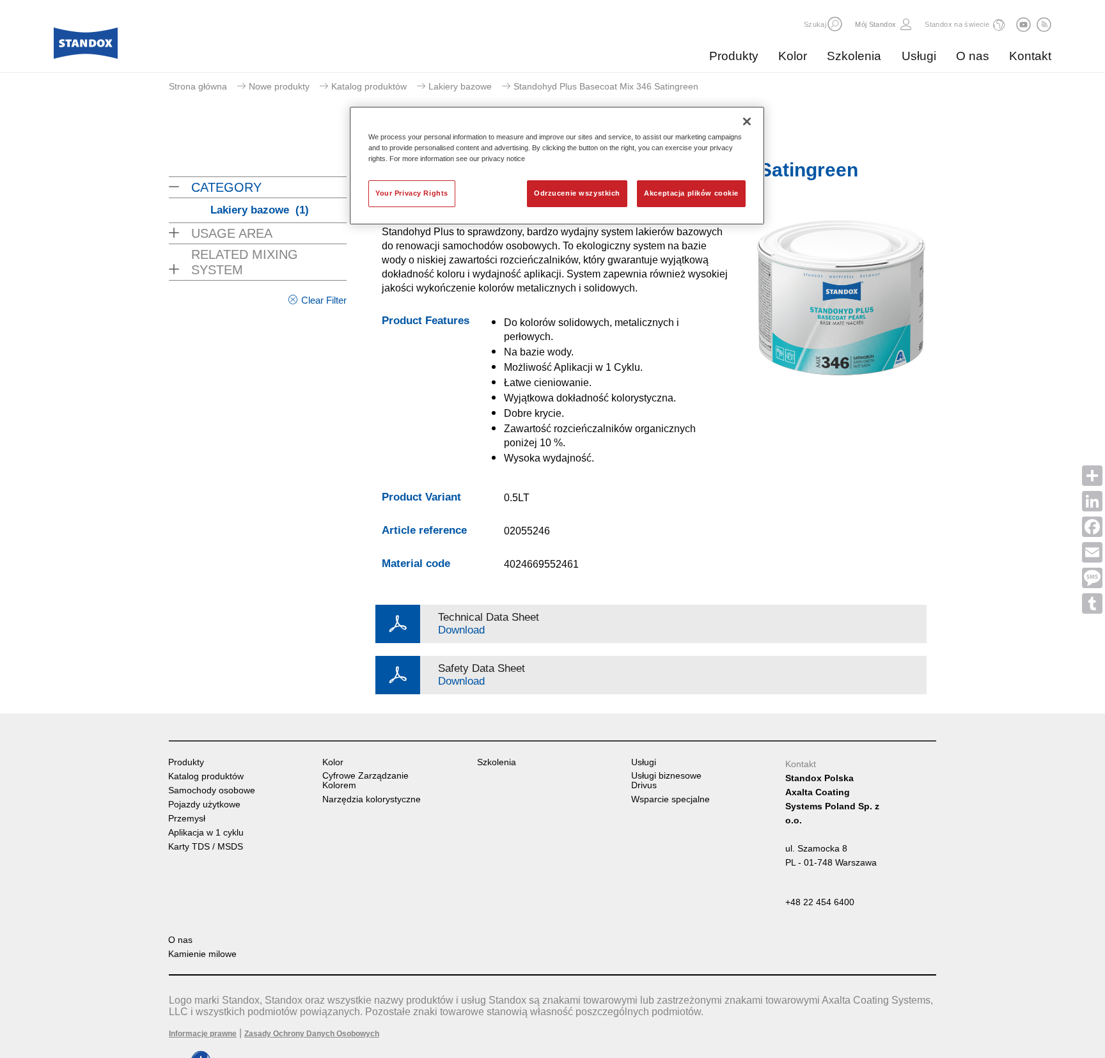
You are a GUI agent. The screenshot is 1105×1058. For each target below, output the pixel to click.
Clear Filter (324, 300)
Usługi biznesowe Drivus (666, 780)
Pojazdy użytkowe (204, 804)
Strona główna (198, 86)
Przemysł (186, 818)
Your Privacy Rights (411, 193)
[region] (557, 165)
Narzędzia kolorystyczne (371, 799)
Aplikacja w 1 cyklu (206, 832)
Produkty (733, 56)
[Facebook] (1092, 527)
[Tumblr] (1092, 603)
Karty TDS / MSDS (205, 847)
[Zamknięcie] (747, 121)
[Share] (1092, 475)
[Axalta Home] (86, 46)
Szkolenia (854, 56)
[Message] (1092, 578)
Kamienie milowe (202, 954)
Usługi (919, 56)
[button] (834, 24)
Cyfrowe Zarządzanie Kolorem (365, 780)
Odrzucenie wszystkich (577, 193)
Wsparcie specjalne (670, 799)
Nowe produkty (279, 86)
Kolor (792, 56)
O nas (972, 56)
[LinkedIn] (1092, 501)
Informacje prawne (203, 1033)
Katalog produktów (369, 86)
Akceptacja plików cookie (691, 193)
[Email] (1092, 552)
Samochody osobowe (211, 790)
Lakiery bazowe (460, 86)
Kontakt (1030, 56)
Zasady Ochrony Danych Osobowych (311, 1033)
